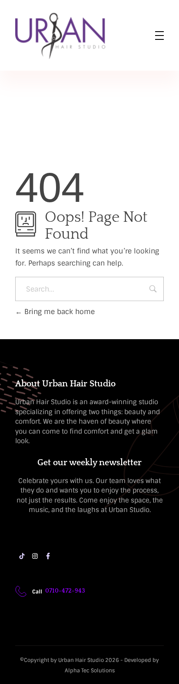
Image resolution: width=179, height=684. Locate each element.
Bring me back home (58, 311)
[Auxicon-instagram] (34, 556)
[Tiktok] (21, 556)
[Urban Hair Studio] (62, 36)
